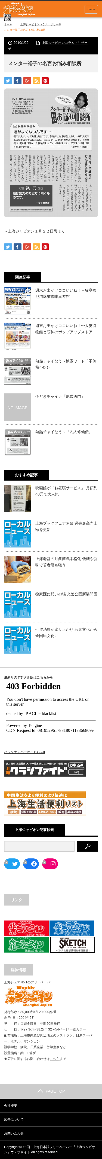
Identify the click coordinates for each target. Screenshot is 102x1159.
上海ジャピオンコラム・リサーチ (40, 24)
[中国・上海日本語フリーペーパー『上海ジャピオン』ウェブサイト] (19, 12)
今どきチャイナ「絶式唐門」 (60, 396)
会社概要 (10, 1106)
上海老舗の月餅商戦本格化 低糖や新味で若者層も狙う (66, 561)
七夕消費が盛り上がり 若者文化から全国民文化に (66, 632)
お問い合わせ (14, 1133)
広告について (14, 1119)
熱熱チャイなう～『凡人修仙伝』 (63, 432)
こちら (55, 1059)
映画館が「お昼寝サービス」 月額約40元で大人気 (66, 491)
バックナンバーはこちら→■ (24, 752)
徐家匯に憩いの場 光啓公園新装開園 (66, 594)
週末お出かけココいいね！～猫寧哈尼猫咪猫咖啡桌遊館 (65, 293)
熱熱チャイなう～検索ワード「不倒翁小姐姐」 (65, 364)
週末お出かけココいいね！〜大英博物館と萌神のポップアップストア (65, 328)
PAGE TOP (55, 1091)
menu (91, 9)
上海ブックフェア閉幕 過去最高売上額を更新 (66, 526)
